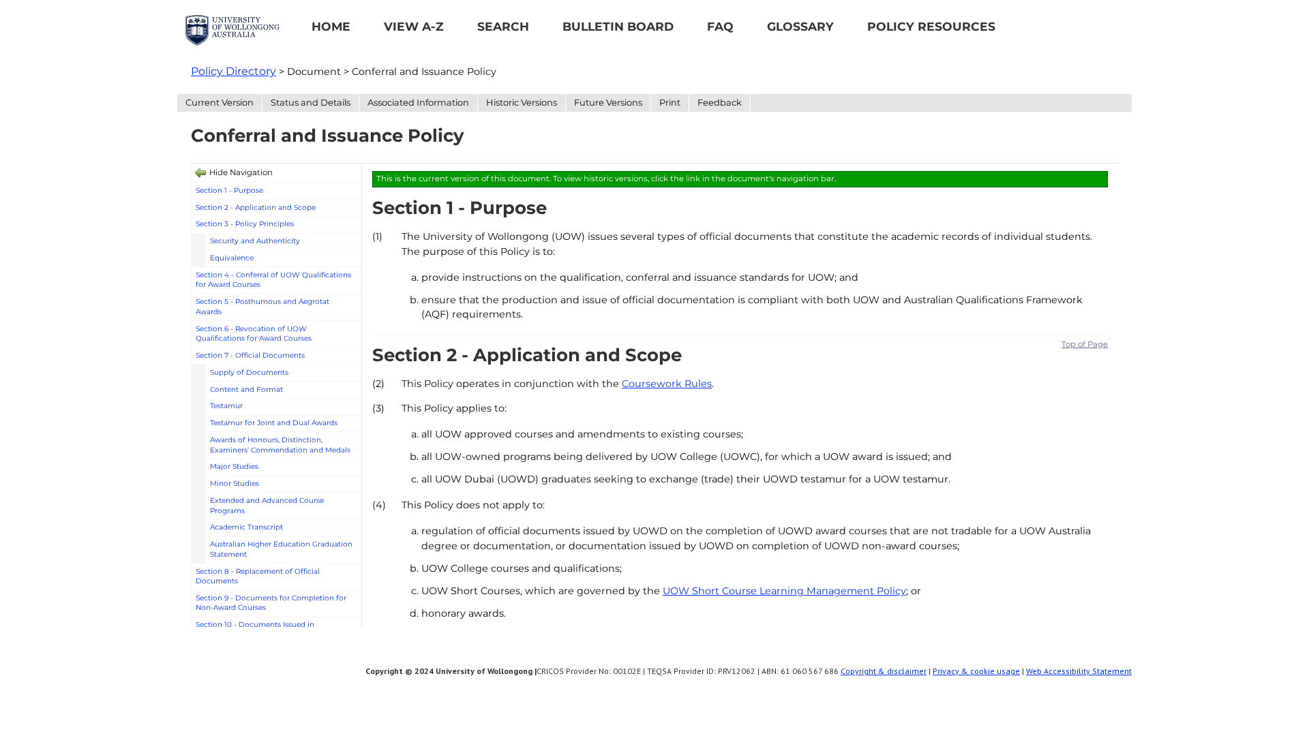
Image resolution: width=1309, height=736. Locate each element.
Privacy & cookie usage (976, 671)
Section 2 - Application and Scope (256, 207)
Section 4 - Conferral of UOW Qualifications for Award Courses (273, 280)
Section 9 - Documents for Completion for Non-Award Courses (271, 603)
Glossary (800, 26)
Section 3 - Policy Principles (245, 223)
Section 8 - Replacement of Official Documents (258, 576)
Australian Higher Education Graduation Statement (281, 549)
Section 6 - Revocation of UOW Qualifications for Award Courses (254, 333)
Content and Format (246, 389)
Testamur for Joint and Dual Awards (273, 422)
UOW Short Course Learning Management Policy (784, 591)
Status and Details (310, 102)
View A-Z (414, 26)
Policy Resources (931, 26)
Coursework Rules (667, 384)
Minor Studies (234, 483)
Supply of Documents (249, 372)
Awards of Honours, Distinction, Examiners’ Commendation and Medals (280, 445)
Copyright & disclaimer (884, 671)
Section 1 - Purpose (229, 190)
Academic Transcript (246, 527)
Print (669, 102)
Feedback (719, 102)
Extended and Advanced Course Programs (267, 505)
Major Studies (234, 466)
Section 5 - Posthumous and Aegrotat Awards (262, 306)
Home (331, 26)
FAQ (720, 26)
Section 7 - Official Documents (250, 355)
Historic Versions (521, 102)
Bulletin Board (618, 26)
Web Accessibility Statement (1079, 671)
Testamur (226, 405)
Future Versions (608, 102)
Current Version (219, 102)
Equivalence (232, 258)
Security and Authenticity (255, 240)
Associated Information (418, 102)
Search (503, 26)
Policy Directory (233, 71)
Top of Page (1085, 344)
